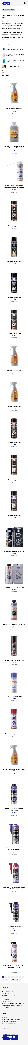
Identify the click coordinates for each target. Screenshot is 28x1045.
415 (13, 979)
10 (6, 979)
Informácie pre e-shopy (9, 1023)
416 (17, 979)
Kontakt (5, 1017)
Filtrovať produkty (9, 9)
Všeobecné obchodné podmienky (12, 1019)
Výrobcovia (6, 1028)
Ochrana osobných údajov (10, 1021)
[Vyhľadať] (25, 3)
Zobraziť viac (4, 71)
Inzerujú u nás (7, 1026)
